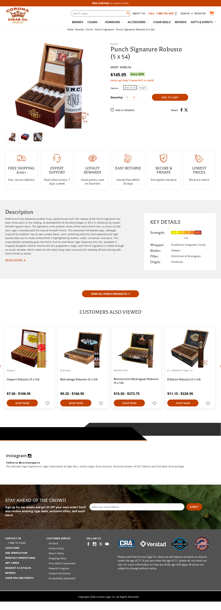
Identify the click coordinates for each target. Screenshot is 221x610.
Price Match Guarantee (62, 563)
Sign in (185, 13)
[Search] (128, 13)
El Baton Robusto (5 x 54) (184, 379)
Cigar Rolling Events (19, 577)
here (184, 564)
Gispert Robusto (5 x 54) (23, 379)
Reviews (180, 22)
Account (53, 543)
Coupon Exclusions (59, 573)
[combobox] (101, 13)
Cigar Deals (162, 22)
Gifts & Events (202, 22)
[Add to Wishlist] (48, 403)
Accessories (137, 22)
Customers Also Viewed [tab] (110, 312)
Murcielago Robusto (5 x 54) (79, 379)
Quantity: (116, 97)
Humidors (112, 22)
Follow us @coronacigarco (23, 462)
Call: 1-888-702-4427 (161, 13)
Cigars (92, 22)
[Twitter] (186, 110)
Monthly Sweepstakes (20, 557)
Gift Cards (12, 562)
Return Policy (56, 553)
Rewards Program (59, 568)
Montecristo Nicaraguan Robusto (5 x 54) (136, 381)
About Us (139, 13)
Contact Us (13, 538)
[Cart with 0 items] (211, 13)
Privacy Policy (56, 548)
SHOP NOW (22, 403)
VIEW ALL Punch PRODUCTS (109, 294)
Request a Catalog (18, 567)
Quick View (28, 348)
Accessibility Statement (62, 578)
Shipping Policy (57, 558)
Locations (12, 547)
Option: (114, 88)
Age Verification (16, 552)
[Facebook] (181, 110)
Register (200, 13)
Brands (77, 22)
